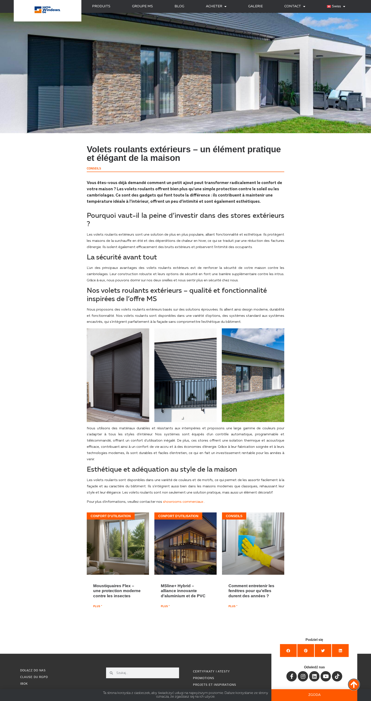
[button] (288, 650)
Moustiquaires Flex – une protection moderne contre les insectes (117, 590)
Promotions (203, 678)
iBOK (24, 683)
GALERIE (255, 6)
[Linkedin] (314, 676)
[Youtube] (326, 676)
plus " (97, 606)
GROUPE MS (142, 6)
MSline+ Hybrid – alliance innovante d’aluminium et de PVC (183, 590)
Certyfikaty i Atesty (211, 671)
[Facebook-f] (291, 676)
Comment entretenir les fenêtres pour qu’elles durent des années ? (251, 590)
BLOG (179, 6)
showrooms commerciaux (183, 502)
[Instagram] (303, 676)
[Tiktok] (337, 676)
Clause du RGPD (34, 677)
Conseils (94, 168)
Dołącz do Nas (33, 670)
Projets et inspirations (214, 684)
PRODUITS (101, 6)
